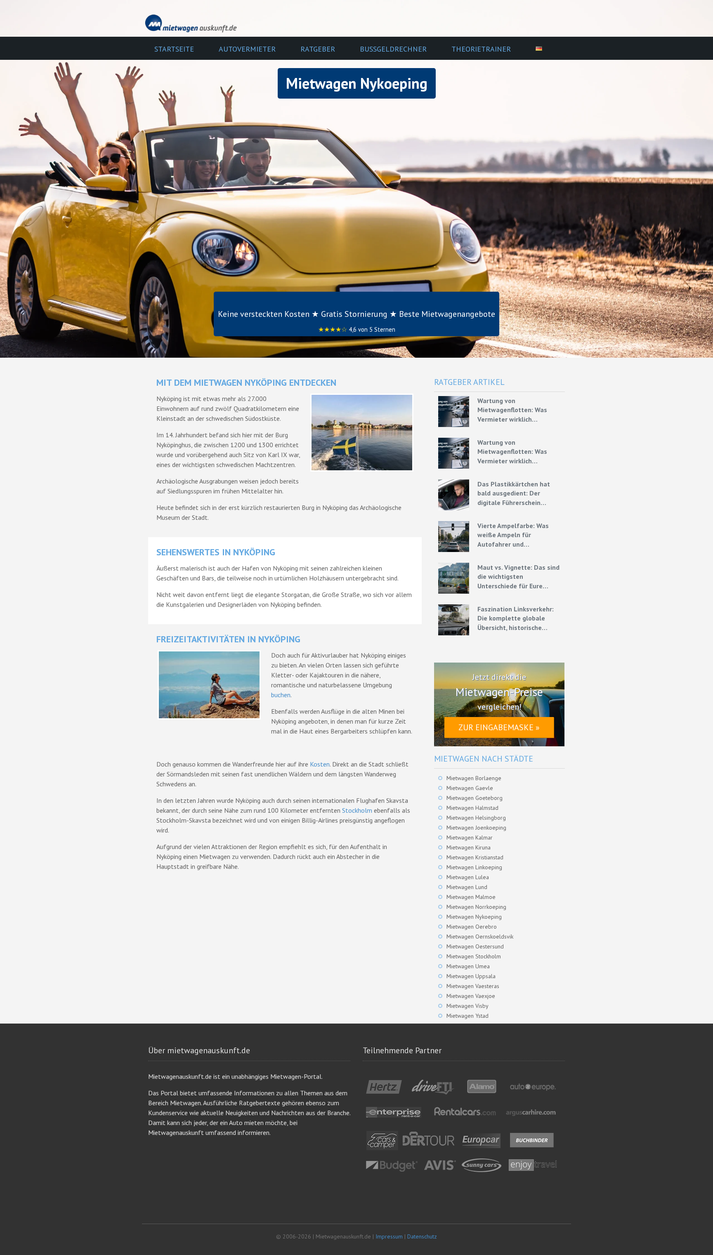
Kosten (320, 764)
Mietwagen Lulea (467, 877)
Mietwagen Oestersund (475, 946)
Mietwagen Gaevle (469, 788)
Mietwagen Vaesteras (472, 986)
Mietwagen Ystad (467, 1015)
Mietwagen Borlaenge (473, 778)
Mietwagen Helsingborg (476, 817)
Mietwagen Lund (466, 887)
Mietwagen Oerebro (471, 926)
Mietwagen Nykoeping (474, 916)
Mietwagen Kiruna (468, 847)
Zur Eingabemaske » (499, 727)
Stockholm (357, 810)
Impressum (389, 1236)
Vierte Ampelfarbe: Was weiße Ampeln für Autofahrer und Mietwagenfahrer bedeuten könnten (518, 535)
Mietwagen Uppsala (471, 976)
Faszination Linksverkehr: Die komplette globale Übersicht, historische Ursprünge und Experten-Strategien (515, 618)
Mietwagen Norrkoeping (476, 907)
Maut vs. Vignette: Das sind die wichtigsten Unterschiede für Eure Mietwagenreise (518, 576)
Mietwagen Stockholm (473, 956)
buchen (280, 695)
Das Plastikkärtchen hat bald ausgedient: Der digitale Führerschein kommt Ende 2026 (513, 493)
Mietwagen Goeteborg (474, 798)
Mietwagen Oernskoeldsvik (479, 936)
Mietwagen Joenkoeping (476, 827)
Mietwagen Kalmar (469, 837)
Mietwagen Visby (467, 1006)
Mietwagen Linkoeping (474, 867)
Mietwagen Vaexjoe (470, 996)
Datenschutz (422, 1236)
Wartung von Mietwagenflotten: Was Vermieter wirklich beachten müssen (512, 410)
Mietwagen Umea (468, 966)
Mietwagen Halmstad (472, 808)
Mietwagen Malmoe (471, 897)
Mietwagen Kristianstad (474, 857)
